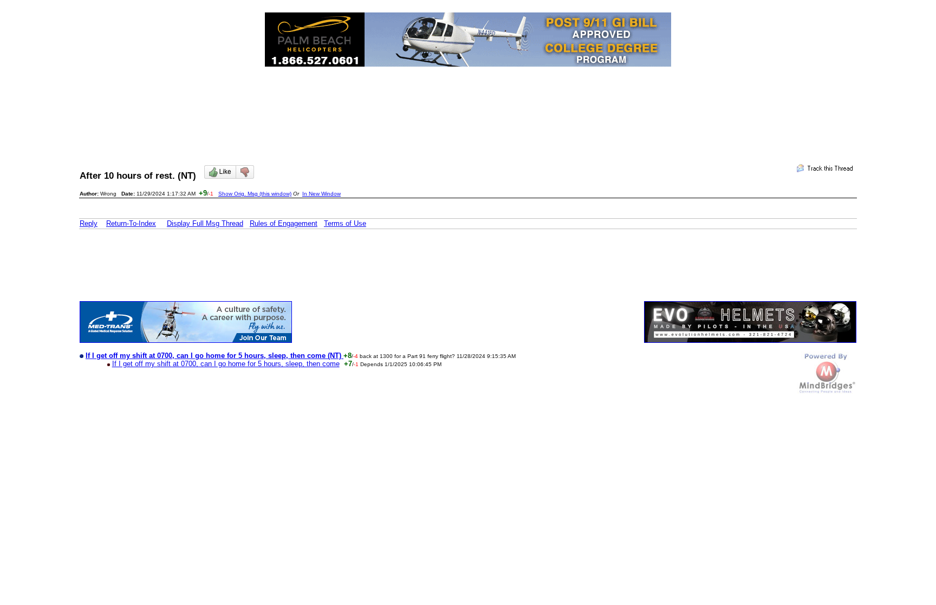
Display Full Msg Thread (205, 223)
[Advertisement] (468, 106)
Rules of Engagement (283, 223)
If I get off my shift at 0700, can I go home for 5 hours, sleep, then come (226, 364)
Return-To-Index (131, 223)
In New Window (321, 194)
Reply (89, 223)
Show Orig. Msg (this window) (254, 194)
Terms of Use (345, 223)
